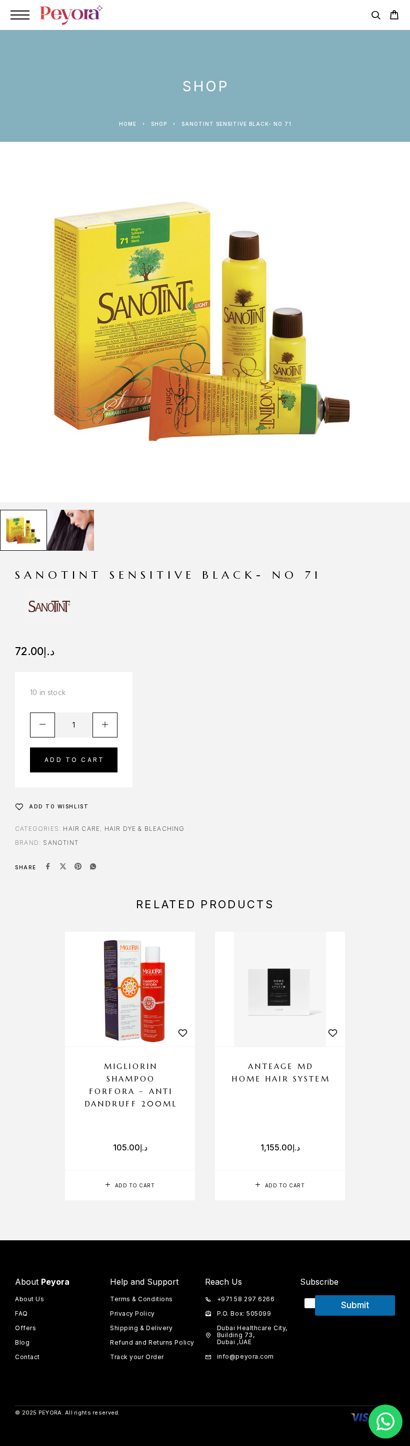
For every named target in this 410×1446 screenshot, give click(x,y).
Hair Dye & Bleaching (144, 828)
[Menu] (20, 15)
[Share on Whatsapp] (93, 867)
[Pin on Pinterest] (78, 867)
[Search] (375, 16)
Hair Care (81, 828)
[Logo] (71, 15)
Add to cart (74, 759)
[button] (130, 1185)
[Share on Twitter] (63, 867)
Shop (159, 124)
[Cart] (394, 16)
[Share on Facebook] (48, 867)
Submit (355, 1305)
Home (127, 124)
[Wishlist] (182, 1033)
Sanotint (60, 842)
